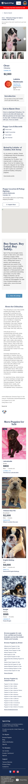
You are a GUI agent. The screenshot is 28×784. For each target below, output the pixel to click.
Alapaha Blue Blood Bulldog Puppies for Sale (14, 659)
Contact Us (5, 766)
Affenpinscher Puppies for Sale (12, 646)
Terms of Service (7, 762)
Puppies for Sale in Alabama (11, 684)
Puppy (4, 429)
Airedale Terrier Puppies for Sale (12, 650)
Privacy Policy (6, 764)
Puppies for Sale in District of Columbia (13, 706)
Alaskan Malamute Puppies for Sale (13, 666)
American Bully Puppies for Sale (12, 670)
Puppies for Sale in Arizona (11, 692)
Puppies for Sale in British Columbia (13, 696)
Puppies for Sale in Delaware (11, 704)
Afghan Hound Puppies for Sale (12, 648)
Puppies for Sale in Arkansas (11, 694)
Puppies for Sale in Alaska (10, 686)
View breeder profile (9, 176)
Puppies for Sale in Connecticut (12, 702)
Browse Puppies (7, 737)
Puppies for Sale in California (11, 698)
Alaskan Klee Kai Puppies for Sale (12, 664)
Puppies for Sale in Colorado (11, 700)
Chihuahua (7, 68)
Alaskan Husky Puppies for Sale (12, 662)
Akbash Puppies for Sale (10, 652)
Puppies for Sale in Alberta (10, 688)
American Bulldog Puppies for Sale (12, 668)
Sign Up (4, 744)
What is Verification (7, 742)
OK (17, 780)
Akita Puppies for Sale (9, 654)
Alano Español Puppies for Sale (12, 656)
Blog (3, 739)
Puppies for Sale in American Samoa (13, 690)
